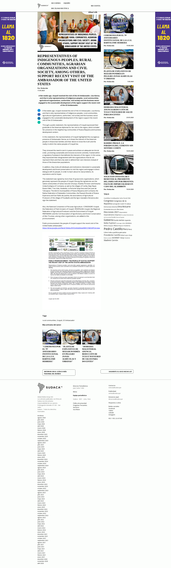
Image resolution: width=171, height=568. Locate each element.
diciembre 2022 (42, 509)
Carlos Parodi (123, 198)
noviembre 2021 (43, 536)
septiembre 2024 (43, 465)
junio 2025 (41, 447)
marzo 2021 (41, 553)
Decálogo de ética (60, 8)
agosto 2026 (42, 418)
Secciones (56, 3)
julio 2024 (41, 470)
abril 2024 (41, 476)
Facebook (112, 408)
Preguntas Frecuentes (80, 405)
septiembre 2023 (43, 490)
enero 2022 (41, 532)
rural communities (49, 320)
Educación (113, 209)
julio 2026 (41, 420)
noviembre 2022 (43, 511)
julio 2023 (41, 495)
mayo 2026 (41, 424)
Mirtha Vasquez (108, 226)
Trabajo (121, 238)
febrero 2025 (42, 455)
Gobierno (109, 219)
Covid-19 (123, 204)
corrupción (116, 204)
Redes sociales (108, 238)
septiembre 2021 (43, 540)
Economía (107, 209)
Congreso (108, 200)
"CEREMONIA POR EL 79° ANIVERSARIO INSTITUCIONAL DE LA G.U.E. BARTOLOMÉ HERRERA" (51, 353)
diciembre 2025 (42, 434)
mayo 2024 (41, 474)
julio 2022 (41, 520)
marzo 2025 (41, 453)
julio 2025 (41, 445)
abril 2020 (41, 563)
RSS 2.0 (115, 418)
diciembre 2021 (42, 534)
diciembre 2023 (42, 484)
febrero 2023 (42, 505)
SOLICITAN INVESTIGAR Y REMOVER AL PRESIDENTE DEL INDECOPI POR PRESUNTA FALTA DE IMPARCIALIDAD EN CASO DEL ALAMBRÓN (118, 181)
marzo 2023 (41, 503)
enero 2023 (41, 507)
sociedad (115, 237)
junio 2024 (41, 472)
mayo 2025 (41, 449)
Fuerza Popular (120, 217)
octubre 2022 (42, 513)
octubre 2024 (42, 463)
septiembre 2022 (43, 515)
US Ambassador (69, 320)
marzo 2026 (41, 428)
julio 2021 (41, 545)
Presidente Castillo (112, 235)
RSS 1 (111, 418)
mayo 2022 (41, 524)
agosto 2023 (42, 493)
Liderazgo (119, 223)
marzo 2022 (41, 528)
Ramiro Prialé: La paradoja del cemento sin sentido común (118, 145)
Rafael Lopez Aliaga (126, 235)
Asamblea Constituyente (111, 198)
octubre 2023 (42, 488)
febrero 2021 (42, 555)
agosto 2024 (42, 468)
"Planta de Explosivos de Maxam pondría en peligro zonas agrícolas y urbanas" (71, 353)
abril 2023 (41, 501)
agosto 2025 (42, 443)
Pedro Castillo (113, 229)
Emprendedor (123, 212)
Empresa (118, 215)
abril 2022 (41, 526)
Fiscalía (113, 217)
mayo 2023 (41, 499)
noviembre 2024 (43, 461)
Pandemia (127, 226)
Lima (123, 223)
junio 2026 (41, 422)
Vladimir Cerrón (111, 240)
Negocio (121, 226)
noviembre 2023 (43, 486)
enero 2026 (41, 432)
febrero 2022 (42, 530)
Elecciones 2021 (111, 212)
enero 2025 (41, 457)
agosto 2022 (42, 517)
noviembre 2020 (43, 561)
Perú (125, 229)
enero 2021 (41, 557)
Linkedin (111, 413)
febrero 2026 (42, 430)
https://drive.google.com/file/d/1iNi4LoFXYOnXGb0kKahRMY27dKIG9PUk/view (71, 228)
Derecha (114, 207)
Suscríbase (76, 409)
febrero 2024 (42, 480)
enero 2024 (41, 482)
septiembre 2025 (43, 441)
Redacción (44, 88)
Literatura (128, 223)
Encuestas (123, 215)
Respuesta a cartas (115, 403)
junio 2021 (41, 547)
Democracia (107, 207)
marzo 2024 (41, 478)
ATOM (120, 418)
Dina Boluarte (124, 206)
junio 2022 (41, 522)
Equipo (67, 3)
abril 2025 (41, 451)
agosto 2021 (42, 542)
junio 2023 (41, 497)
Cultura (128, 204)
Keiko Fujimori (110, 223)
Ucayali (59, 320)
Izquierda (128, 220)
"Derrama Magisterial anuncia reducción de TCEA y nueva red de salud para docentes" (91, 353)
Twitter (111, 410)
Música (116, 226)
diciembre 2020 (42, 559)
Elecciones (120, 209)
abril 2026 (41, 426)
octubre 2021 (42, 538)
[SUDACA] (43, 6)
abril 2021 (41, 551)
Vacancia (127, 238)
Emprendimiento (109, 215)
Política (110, 232)
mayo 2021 (41, 549)
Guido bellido (119, 220)
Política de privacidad (79, 403)
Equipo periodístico (80, 395)
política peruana (119, 232)
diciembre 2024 (42, 459)
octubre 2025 (42, 438)
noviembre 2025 (43, 436)
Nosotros (76, 407)
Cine (129, 198)
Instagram (112, 415)
